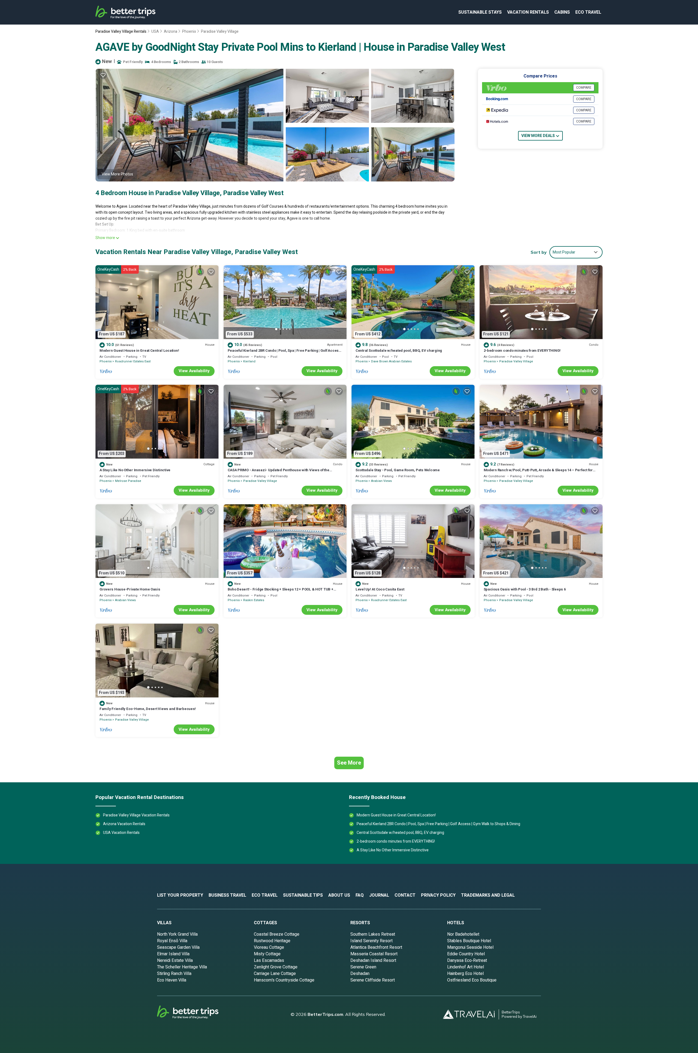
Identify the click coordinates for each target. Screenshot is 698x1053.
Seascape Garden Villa (178, 947)
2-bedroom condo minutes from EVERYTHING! (522, 350)
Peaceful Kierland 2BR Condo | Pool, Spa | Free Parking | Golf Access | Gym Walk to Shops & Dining (285, 353)
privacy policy (438, 895)
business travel (227, 895)
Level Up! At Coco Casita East (380, 589)
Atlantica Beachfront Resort (376, 947)
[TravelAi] (471, 1014)
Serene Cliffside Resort (372, 980)
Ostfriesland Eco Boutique (472, 980)
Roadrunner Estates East (133, 361)
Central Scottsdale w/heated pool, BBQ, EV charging (399, 350)
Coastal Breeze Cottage (276, 934)
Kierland (249, 361)
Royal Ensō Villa (172, 941)
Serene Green (363, 967)
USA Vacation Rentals (121, 833)
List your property (180, 895)
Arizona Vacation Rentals (124, 824)
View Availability (194, 371)
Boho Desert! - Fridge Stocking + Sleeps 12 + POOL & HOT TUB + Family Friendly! (280, 592)
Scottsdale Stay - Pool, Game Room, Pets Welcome (398, 470)
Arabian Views (381, 481)
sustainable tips (303, 895)
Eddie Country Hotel (466, 954)
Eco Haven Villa (171, 980)
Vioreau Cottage (269, 947)
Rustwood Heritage (272, 941)
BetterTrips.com (325, 1014)
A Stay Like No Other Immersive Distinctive (135, 470)
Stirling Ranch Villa (174, 973)
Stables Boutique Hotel (469, 941)
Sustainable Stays (480, 12)
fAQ (360, 895)
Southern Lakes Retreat (372, 934)
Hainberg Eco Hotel (465, 973)
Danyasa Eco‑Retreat (467, 960)
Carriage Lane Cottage (275, 973)
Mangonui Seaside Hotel (470, 947)
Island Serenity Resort (371, 941)
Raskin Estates (253, 600)
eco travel (588, 12)
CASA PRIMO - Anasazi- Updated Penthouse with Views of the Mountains (278, 472)
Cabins (562, 12)
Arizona (170, 31)
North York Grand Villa (177, 934)
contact (405, 895)
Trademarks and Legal (488, 895)
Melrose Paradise (128, 481)
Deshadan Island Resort (373, 960)
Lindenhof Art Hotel (465, 967)
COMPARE (583, 87)
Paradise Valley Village (220, 31)
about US (339, 895)
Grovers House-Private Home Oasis (130, 589)
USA (155, 31)
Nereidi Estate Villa (175, 960)
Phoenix (189, 31)
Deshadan (359, 973)
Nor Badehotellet (463, 934)
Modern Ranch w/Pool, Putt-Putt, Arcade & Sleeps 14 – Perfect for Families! (538, 472)
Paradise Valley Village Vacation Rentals (136, 815)
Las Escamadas (269, 960)
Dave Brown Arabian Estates (391, 361)
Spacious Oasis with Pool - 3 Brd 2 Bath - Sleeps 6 (525, 589)
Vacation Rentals (528, 12)
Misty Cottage (267, 954)
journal (379, 895)
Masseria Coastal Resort (374, 954)
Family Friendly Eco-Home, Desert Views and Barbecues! (148, 708)
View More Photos (117, 174)
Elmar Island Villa (173, 954)
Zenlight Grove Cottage (275, 967)
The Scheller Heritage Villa (182, 967)
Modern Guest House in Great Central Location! (139, 350)
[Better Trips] (195, 1014)
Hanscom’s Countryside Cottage (284, 980)
